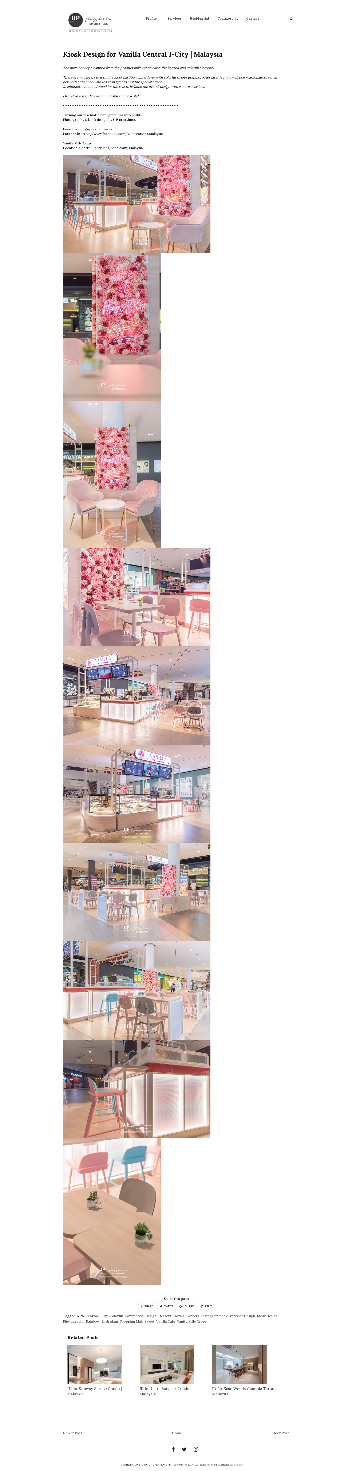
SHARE (148, 1306)
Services (174, 18)
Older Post (280, 1433)
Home (177, 1433)
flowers (192, 1316)
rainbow (93, 1321)
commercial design (141, 1316)
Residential (199, 18)
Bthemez (239, 1464)
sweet (149, 1321)
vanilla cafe (165, 1321)
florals (178, 1316)
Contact (252, 18)
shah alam (110, 1321)
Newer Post (72, 1433)
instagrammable (214, 1316)
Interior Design (242, 1316)
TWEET (168, 1306)
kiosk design (267, 1316)
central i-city (97, 1316)
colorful (116, 1316)
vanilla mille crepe (192, 1321)
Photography (73, 1321)
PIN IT (208, 1306)
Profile (151, 18)
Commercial (228, 18)
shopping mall (131, 1321)
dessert (164, 1316)
